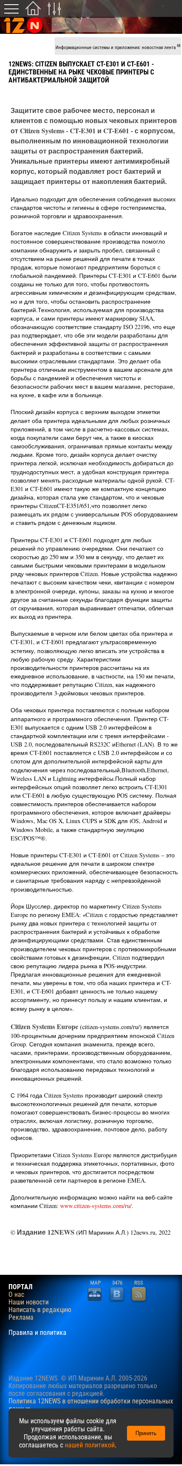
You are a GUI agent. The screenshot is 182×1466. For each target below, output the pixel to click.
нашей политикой (90, 1445)
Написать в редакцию (39, 1310)
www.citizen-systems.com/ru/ (96, 1206)
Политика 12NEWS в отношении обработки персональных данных (90, 1405)
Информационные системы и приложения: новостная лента (117, 46)
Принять (146, 1433)
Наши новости (28, 1302)
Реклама (20, 1317)
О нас (16, 1295)
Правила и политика (37, 1333)
